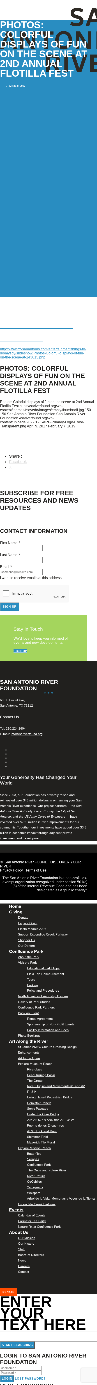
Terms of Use (35, 870)
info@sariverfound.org (27, 734)
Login (7, 1378)
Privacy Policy (11, 870)
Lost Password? (30, 1378)
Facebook (18, 461)
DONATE (8, 1292)
